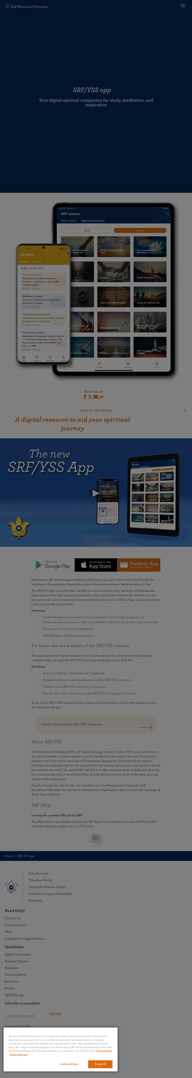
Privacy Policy (104, 1051)
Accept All (100, 1064)
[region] (60, 1049)
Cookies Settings (69, 1064)
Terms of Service (19, 1055)
